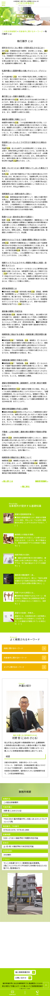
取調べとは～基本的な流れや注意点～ (17, 216)
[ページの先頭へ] (46, 985)
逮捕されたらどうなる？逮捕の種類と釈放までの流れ (24, 239)
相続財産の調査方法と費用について (17, 457)
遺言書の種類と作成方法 (12, 311)
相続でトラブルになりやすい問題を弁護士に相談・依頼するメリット (24, 264)
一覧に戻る (25, 486)
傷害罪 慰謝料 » (41, 481)
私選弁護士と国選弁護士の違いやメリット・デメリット (24, 72)
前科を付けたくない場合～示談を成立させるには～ (23, 47)
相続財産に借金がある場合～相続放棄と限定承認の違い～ (24, 335)
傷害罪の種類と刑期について (14, 119)
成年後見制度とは (9, 288)
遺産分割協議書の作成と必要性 (15, 408)
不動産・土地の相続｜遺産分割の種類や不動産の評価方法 (24, 433)
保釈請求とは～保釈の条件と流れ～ (17, 193)
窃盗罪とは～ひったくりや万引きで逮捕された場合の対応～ (24, 143)
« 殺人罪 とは (7, 481)
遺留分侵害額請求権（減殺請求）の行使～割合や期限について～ (24, 384)
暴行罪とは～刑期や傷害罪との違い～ (17, 96)
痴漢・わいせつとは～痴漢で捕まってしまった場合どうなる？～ (25, 169)
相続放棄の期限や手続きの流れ (15, 360)
